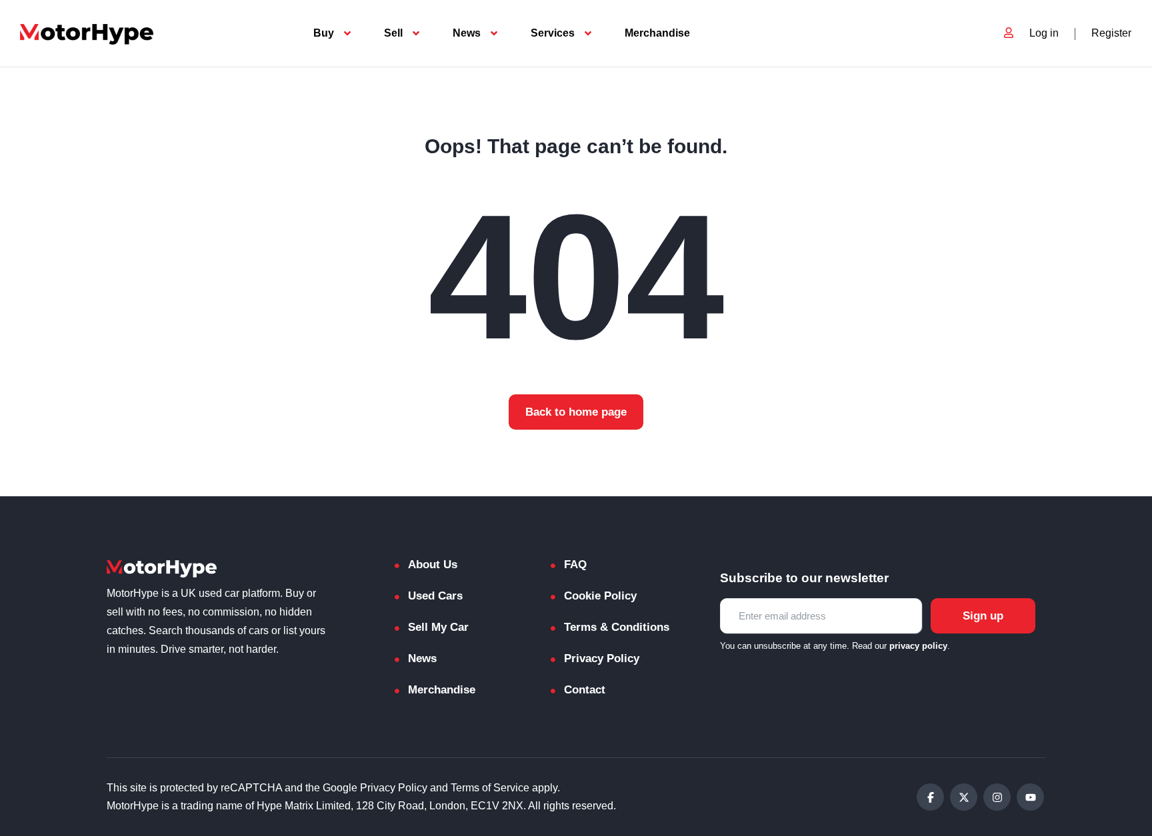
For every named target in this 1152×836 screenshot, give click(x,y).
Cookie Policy (600, 596)
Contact (584, 689)
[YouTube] (1030, 797)
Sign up (983, 616)
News (467, 33)
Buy (323, 33)
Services (553, 33)
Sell (393, 33)
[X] (963, 797)
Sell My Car (438, 627)
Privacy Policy (601, 658)
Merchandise (657, 33)
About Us (432, 564)
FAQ (575, 564)
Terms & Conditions (616, 627)
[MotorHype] (86, 33)
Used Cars (435, 596)
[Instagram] (997, 797)
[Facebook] (930, 797)
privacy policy (918, 646)
